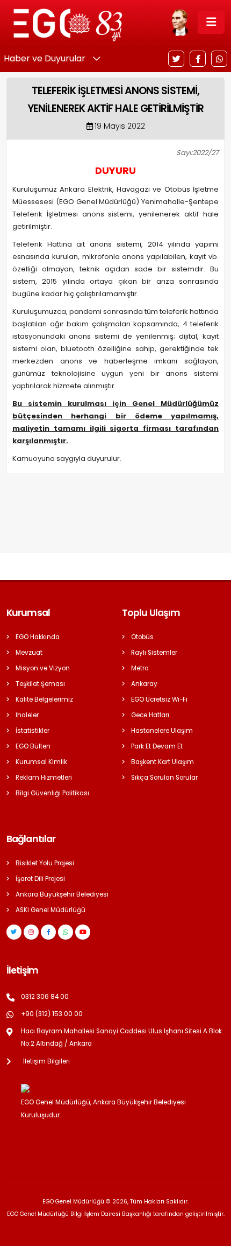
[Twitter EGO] (13, 932)
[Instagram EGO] (31, 932)
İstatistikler (32, 730)
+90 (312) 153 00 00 (52, 1014)
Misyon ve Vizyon (43, 668)
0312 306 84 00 (45, 996)
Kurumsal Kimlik (41, 762)
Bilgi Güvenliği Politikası (52, 793)
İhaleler (27, 715)
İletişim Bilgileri (46, 1061)
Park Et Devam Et (157, 746)
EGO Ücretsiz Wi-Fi (159, 699)
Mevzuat (29, 652)
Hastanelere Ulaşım (162, 730)
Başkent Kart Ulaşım (162, 762)
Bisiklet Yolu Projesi (45, 863)
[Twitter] (176, 59)
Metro (139, 668)
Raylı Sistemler (154, 652)
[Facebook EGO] (48, 932)
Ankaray (144, 684)
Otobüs (142, 637)
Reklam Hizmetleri (44, 777)
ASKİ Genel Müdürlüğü (50, 910)
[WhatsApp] (219, 59)
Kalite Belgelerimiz (44, 699)
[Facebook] (198, 59)
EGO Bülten (33, 746)
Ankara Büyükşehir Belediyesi (62, 894)
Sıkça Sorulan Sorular (164, 777)
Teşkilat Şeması (40, 684)
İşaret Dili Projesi (40, 878)
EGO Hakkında (38, 637)
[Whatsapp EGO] (65, 932)
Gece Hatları (150, 715)
